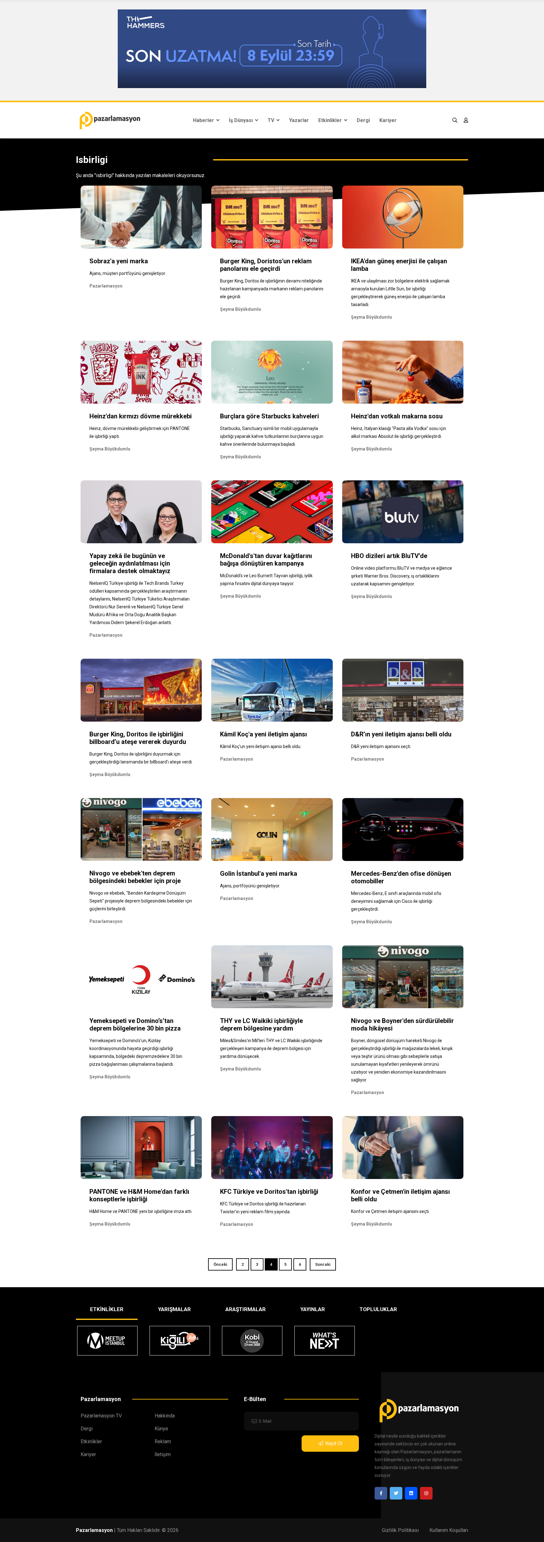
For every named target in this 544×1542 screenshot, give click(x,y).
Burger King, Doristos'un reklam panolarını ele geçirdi (266, 264)
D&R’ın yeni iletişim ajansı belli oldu (401, 734)
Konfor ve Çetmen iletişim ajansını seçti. (390, 1211)
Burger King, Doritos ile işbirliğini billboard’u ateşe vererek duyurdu (137, 738)
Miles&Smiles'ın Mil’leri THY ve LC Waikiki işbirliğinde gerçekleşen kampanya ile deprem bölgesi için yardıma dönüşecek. (271, 1048)
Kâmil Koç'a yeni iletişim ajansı (263, 734)
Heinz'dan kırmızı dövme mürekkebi (140, 416)
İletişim (163, 1454)
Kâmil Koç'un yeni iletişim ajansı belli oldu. (260, 746)
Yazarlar (299, 120)
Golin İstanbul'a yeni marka (258, 873)
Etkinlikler (330, 120)
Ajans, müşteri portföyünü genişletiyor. (127, 273)
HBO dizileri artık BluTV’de (389, 556)
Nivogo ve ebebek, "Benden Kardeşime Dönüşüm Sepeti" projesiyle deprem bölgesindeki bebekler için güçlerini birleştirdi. (140, 901)
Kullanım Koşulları (448, 1530)
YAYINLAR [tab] (312, 1309)
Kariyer (388, 120)
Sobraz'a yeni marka (118, 261)
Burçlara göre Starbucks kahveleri (269, 416)
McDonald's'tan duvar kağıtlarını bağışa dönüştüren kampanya (266, 559)
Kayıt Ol (333, 1443)
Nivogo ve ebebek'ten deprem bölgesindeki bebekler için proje (135, 877)
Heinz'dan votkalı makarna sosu (397, 416)
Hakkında (165, 1416)
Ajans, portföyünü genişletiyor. (250, 885)
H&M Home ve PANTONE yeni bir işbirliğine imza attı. (140, 1211)
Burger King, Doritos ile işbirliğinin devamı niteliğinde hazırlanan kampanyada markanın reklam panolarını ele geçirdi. (271, 288)
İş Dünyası (241, 120)
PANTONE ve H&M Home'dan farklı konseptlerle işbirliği (139, 1195)
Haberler (204, 120)
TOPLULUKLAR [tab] (378, 1309)
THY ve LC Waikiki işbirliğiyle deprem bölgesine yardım (261, 1024)
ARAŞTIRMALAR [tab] (245, 1309)
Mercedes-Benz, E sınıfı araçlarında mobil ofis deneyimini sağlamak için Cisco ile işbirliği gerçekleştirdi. (396, 901)
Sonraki (323, 1264)
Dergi (363, 120)
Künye (161, 1429)
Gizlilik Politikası (400, 1530)
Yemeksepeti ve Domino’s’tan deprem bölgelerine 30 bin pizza (135, 1024)
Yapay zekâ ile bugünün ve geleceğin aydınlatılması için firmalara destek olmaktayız (129, 563)
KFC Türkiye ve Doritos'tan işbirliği (269, 1191)
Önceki (220, 1264)
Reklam (163, 1441)
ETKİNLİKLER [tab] (106, 1309)
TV (271, 120)
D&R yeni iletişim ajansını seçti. (381, 746)
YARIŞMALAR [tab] (174, 1309)
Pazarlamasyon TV (101, 1416)
